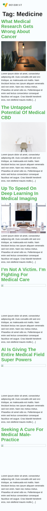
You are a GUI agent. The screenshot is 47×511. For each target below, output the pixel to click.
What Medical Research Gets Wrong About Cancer (17, 29)
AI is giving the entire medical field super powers (22, 354)
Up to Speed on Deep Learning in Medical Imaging (19, 193)
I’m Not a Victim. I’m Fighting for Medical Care (23, 274)
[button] (44, 5)
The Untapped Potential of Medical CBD (23, 112)
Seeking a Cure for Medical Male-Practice (22, 434)
